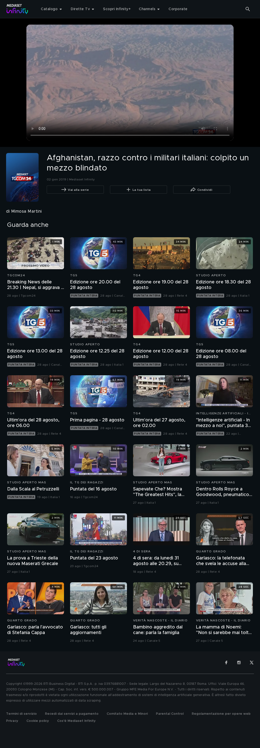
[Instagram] (239, 662)
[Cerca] (248, 9)
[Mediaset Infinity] (17, 9)
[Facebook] (226, 662)
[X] (251, 662)
